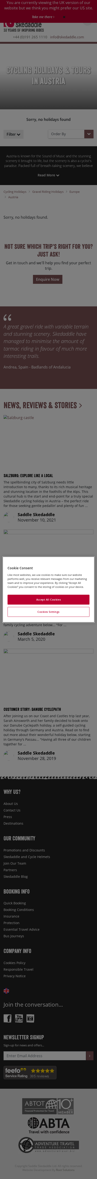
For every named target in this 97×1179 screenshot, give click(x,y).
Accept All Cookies (48, 599)
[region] (48, 589)
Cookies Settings (48, 611)
